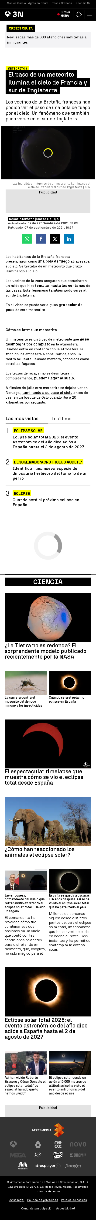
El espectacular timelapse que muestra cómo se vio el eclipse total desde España (44, 777)
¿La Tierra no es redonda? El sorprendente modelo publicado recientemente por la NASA (45, 651)
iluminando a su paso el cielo (47, 392)
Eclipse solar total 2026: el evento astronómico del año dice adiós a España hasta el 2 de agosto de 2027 (48, 441)
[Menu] (90, 14)
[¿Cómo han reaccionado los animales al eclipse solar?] (48, 821)
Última (65, 14)
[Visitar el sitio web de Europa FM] (78, 1155)
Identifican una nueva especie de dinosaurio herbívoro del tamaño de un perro (50, 473)
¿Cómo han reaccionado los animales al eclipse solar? (40, 852)
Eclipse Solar (28, 431)
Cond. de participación (37, 1208)
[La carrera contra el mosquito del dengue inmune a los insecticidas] (26, 683)
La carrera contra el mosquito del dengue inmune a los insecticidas (23, 702)
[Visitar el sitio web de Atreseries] (38, 1155)
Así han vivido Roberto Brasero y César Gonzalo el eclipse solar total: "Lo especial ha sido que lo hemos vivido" (25, 1085)
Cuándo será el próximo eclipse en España (46, 502)
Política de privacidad (42, 1200)
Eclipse (22, 493)
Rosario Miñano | (22, 219)
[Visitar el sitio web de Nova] (78, 1144)
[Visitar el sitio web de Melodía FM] (23, 1165)
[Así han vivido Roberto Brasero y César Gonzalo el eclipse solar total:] (26, 1063)
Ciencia (48, 581)
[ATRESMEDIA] (48, 1130)
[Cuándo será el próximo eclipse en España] (70, 683)
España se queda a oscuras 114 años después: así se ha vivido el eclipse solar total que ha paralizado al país (69, 901)
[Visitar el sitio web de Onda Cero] (58, 1155)
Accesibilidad (65, 1208)
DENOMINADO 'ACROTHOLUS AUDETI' (48, 462)
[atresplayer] (79, 14)
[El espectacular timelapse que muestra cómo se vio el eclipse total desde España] (48, 743)
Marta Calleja (47, 219)
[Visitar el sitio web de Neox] (58, 1144)
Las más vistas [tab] (22, 418)
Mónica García (16, 3)
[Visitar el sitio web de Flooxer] (73, 1165)
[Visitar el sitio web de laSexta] (38, 1144)
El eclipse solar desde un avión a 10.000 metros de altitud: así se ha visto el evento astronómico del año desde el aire (67, 1085)
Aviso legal (16, 1200)
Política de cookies (74, 1200)
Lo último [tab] (61, 418)
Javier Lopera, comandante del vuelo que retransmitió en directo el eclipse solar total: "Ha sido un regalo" (25, 903)
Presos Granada (61, 3)
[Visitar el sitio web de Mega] (18, 1155)
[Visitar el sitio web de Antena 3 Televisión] (18, 1144)
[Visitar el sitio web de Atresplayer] (48, 1165)
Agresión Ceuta (38, 3)
